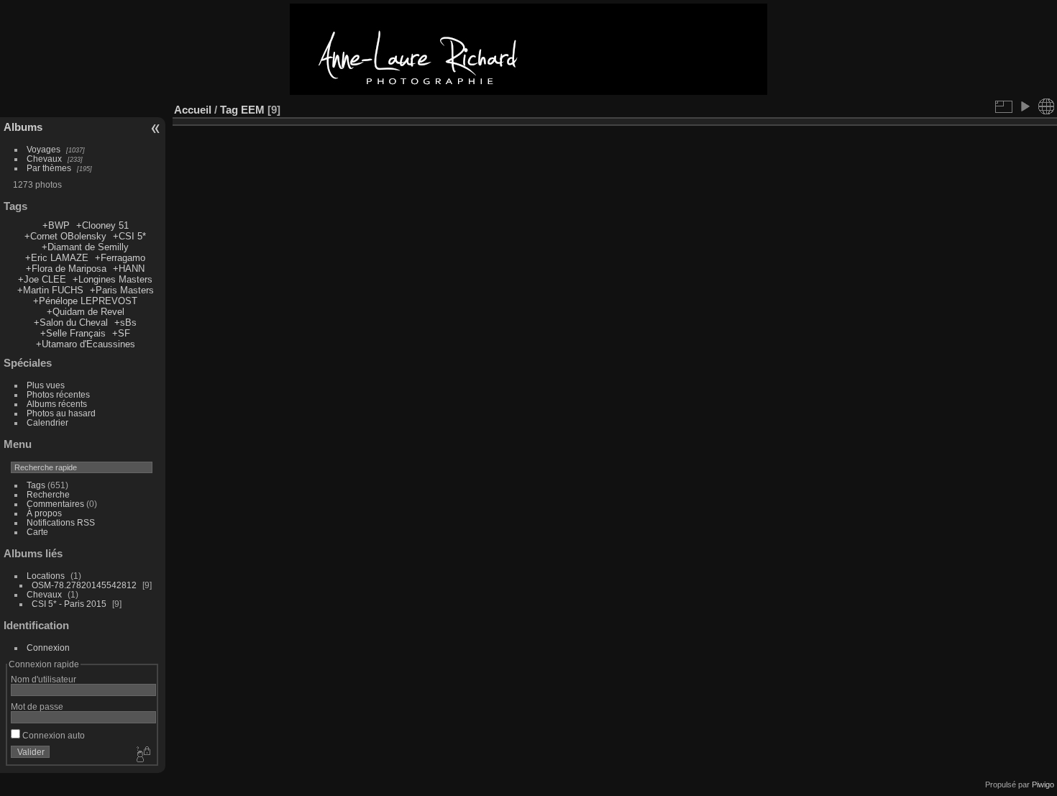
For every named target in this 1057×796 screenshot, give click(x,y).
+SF (121, 333)
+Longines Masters (112, 279)
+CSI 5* (129, 236)
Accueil (192, 110)
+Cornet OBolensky (65, 236)
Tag (229, 110)
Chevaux (44, 158)
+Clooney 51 (102, 225)
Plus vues (46, 385)
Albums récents (57, 403)
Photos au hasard (61, 413)
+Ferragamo (120, 257)
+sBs (125, 322)
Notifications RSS (61, 522)
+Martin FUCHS (50, 290)
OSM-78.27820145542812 (84, 585)
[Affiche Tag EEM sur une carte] (1046, 106)
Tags (36, 485)
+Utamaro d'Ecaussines (85, 344)
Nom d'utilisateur (43, 679)
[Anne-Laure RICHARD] (528, 91)
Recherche (48, 494)
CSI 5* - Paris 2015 (69, 603)
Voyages (43, 149)
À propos (44, 513)
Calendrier (47, 422)
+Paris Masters (122, 290)
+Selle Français (73, 333)
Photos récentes (58, 394)
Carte (37, 531)
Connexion (48, 647)
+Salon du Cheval (71, 322)
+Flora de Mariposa (66, 268)
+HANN (129, 268)
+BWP (56, 225)
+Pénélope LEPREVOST (85, 301)
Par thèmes (49, 168)
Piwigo (1043, 784)
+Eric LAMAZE (56, 257)
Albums (23, 127)
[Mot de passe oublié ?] (142, 755)
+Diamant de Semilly (85, 247)
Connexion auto (52, 735)
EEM (253, 110)
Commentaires (55, 503)
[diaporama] (1024, 106)
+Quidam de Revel (85, 311)
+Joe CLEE (42, 279)
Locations (46, 575)
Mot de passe (37, 706)
